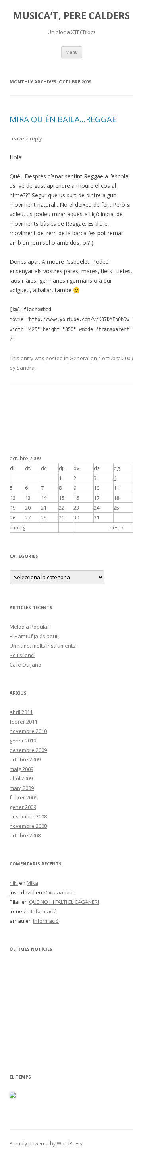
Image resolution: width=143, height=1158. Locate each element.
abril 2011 (21, 712)
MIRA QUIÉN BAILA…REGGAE (63, 119)
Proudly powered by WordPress (46, 1143)
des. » (117, 527)
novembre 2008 (28, 825)
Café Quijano (25, 664)
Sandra (26, 367)
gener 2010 (23, 740)
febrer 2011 (23, 721)
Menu (72, 52)
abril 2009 (21, 778)
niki (14, 882)
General (79, 358)
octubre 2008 (25, 835)
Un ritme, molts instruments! (43, 645)
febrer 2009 (23, 797)
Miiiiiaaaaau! (58, 892)
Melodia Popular (29, 626)
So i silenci (22, 655)
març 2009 (22, 788)
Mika (32, 882)
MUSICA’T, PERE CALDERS (71, 15)
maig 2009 (21, 769)
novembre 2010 (28, 731)
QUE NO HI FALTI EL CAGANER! (64, 901)
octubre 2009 (25, 759)
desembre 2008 (28, 816)
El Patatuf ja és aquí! (34, 636)
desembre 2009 (28, 750)
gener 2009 (23, 806)
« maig (17, 527)
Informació (44, 911)
